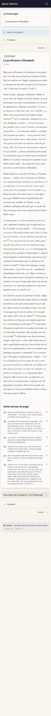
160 (8, 240)
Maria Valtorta (9, 3)
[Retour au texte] (47, 412)
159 (12, 118)
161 (18, 264)
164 (14, 335)
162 (33, 315)
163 (33, 323)
